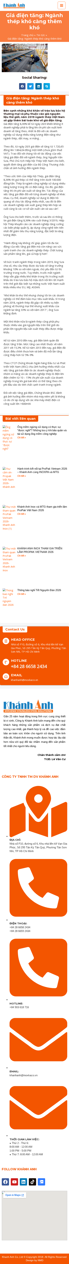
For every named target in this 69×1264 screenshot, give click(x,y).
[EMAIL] (6, 676)
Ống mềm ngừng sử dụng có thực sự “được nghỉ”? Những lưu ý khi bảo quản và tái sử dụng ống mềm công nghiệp (42, 430)
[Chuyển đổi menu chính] (61, 5)
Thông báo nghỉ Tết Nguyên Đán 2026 (39, 590)
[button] (22, 86)
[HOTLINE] (6, 662)
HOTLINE (19, 661)
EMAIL (16, 675)
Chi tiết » (21, 437)
